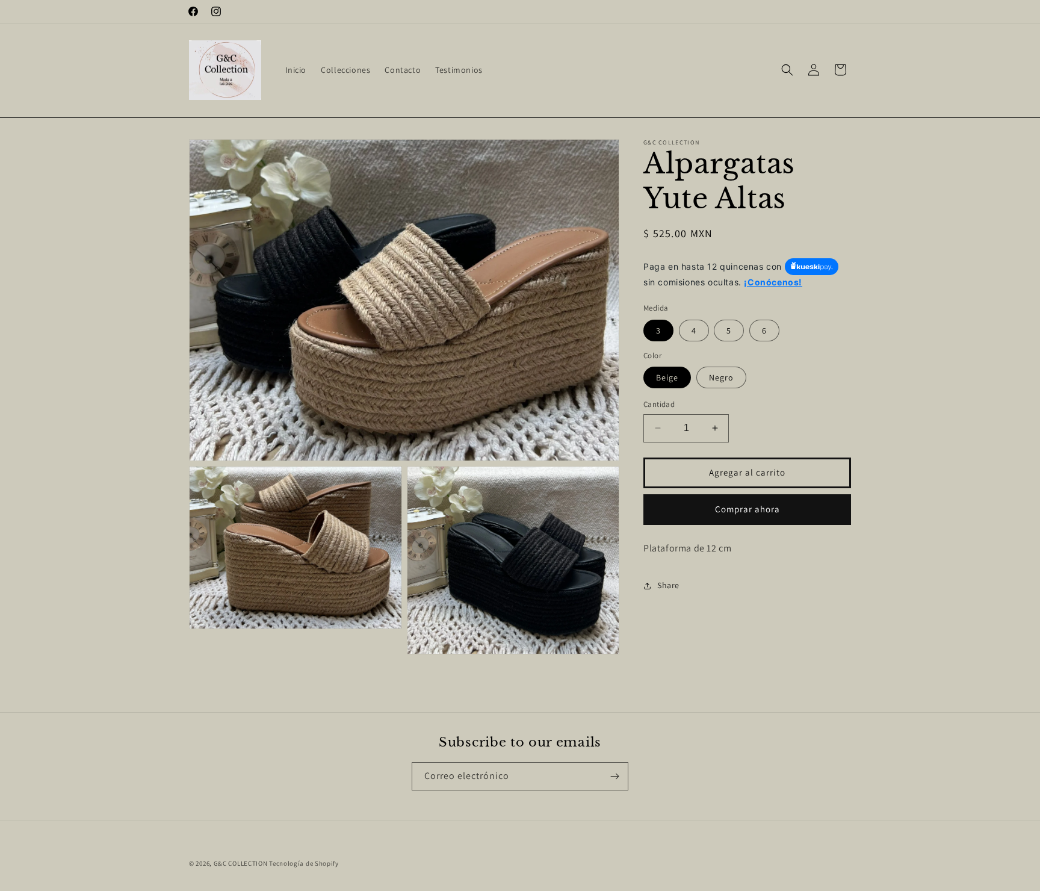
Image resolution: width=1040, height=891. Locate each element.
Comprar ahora (747, 509)
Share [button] (668, 585)
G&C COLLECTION (241, 863)
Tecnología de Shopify (304, 863)
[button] (787, 70)
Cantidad (659, 404)
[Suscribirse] (614, 776)
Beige (667, 377)
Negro (721, 377)
